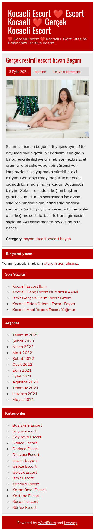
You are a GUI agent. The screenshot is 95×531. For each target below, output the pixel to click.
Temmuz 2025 (25, 334)
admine (40, 71)
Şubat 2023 (23, 340)
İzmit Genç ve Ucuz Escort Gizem (42, 297)
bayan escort (35, 238)
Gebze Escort (24, 466)
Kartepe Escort (26, 495)
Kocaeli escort (25, 501)
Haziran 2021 (25, 393)
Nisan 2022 (23, 346)
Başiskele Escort (27, 425)
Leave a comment (66, 71)
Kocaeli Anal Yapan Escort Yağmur (43, 309)
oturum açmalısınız (61, 263)
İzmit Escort (23, 478)
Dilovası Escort (25, 454)
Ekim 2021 (22, 370)
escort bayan (59, 238)
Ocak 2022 (22, 364)
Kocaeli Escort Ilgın (29, 286)
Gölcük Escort (24, 472)
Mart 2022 (22, 352)
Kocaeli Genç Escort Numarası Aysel (45, 291)
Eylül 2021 (22, 376)
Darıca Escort (24, 442)
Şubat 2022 (23, 358)
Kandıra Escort (25, 483)
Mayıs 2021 (23, 399)
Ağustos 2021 (25, 381)
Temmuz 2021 (25, 387)
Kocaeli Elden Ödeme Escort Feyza (43, 303)
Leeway (70, 523)
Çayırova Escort (26, 436)
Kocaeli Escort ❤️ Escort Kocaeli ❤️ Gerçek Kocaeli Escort (46, 21)
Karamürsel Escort (29, 489)
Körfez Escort (24, 507)
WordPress (47, 523)
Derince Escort (25, 448)
